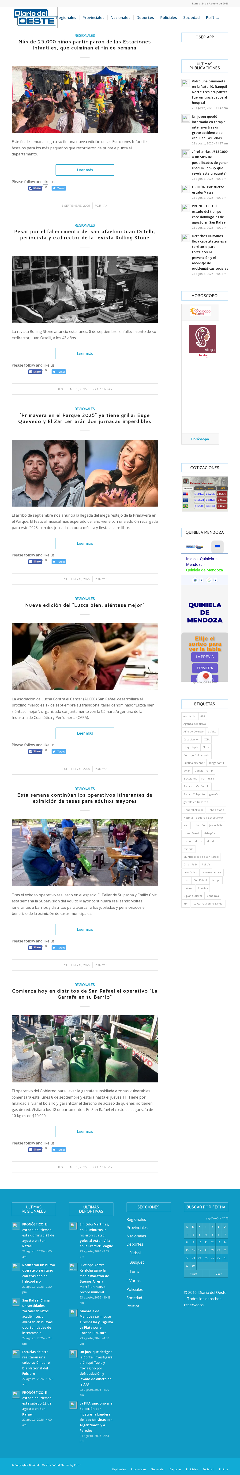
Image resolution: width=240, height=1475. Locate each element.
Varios (135, 1280)
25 (206, 1258)
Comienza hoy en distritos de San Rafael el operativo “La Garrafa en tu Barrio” (85, 994)
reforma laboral (211, 872)
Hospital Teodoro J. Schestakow (203, 817)
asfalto (212, 731)
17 (199, 1250)
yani (105, 205)
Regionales (85, 35)
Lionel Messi (191, 833)
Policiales (135, 1289)
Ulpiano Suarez (193, 896)
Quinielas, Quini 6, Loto (205, 682)
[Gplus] (217, 1464)
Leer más (85, 170)
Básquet (136, 1262)
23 (193, 1258)
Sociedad (134, 1297)
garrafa (213, 794)
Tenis (134, 1271)
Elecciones (190, 778)
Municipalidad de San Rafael (201, 856)
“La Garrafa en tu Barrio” (208, 903)
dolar (187, 770)
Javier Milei (216, 825)
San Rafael (200, 880)
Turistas (203, 888)
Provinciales (137, 1227)
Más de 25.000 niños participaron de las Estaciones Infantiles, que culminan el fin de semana (85, 45)
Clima (206, 747)
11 (206, 1242)
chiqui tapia (191, 747)
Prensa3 (105, 389)
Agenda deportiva (195, 723)
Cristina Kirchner (194, 763)
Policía (206, 864)
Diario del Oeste (39, 1465)
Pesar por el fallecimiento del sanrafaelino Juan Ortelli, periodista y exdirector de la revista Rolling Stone (84, 234)
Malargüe (209, 833)
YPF (186, 903)
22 (187, 1258)
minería (188, 849)
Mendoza (212, 841)
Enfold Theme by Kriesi (66, 1465)
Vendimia (213, 896)
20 (218, 1250)
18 (206, 1250)
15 (187, 1250)
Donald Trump (204, 770)
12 (212, 1242)
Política (133, 1306)
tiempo (216, 880)
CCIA (207, 739)
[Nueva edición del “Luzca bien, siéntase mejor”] (85, 656)
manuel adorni (193, 841)
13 (218, 1242)
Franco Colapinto (194, 794)
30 (193, 1265)
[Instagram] (196, 1464)
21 (225, 1250)
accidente (190, 716)
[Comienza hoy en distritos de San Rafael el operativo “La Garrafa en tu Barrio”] (85, 1048)
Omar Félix (190, 864)
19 (212, 1250)
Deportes (135, 1244)
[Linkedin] (175, 1464)
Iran (186, 825)
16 (193, 1250)
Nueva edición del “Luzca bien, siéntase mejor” (85, 605)
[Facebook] (168, 1464)
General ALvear (193, 810)
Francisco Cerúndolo (197, 786)
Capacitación (191, 739)
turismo (188, 888)
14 (225, 1242)
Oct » (218, 1273)
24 (199, 1258)
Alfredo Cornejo (194, 731)
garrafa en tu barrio (196, 802)
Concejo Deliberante (197, 755)
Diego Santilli (217, 763)
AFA (202, 716)
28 (225, 1258)
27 (218, 1258)
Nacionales (136, 1236)
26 (212, 1258)
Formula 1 (207, 778)
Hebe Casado (216, 810)
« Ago (193, 1273)
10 (199, 1242)
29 (187, 1265)
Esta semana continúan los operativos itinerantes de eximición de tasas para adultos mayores (85, 798)
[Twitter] (182, 1464)
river (187, 880)
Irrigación (199, 825)
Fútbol (135, 1252)
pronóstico (190, 872)
